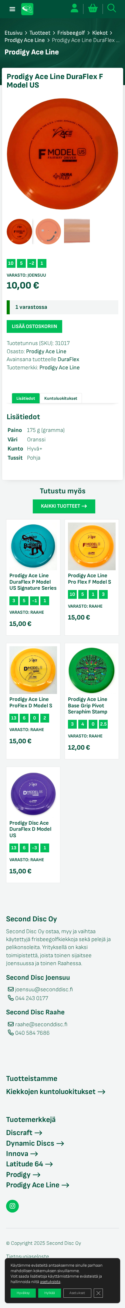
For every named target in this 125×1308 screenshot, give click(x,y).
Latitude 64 (24, 1164)
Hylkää (49, 1293)
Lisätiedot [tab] (25, 398)
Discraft (19, 1132)
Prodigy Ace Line (25, 40)
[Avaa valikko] (12, 9)
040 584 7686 (32, 1033)
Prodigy (18, 1174)
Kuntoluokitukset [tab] (60, 398)
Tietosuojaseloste (27, 1256)
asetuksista (50, 1281)
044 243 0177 (31, 998)
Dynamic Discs (30, 1143)
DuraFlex (68, 359)
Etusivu (13, 32)
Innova (17, 1153)
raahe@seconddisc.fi (41, 1024)
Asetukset (77, 1293)
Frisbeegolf (71, 32)
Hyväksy (23, 1293)
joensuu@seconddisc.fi (44, 989)
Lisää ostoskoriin (34, 326)
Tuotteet (39, 32)
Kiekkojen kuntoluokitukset (51, 1091)
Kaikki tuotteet (60, 506)
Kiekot (100, 32)
